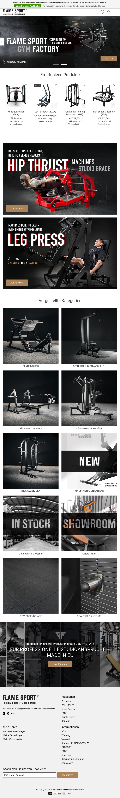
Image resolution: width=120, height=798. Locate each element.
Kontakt (65, 721)
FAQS (64, 713)
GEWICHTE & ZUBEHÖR (89, 616)
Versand (65, 739)
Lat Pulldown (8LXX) (45, 111)
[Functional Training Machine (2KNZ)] (74, 95)
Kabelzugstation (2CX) (16, 113)
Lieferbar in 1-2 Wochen (31, 553)
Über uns (66, 755)
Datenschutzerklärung (72, 759)
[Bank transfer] (60, 793)
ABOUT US (108, 58)
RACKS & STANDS (30, 491)
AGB (63, 731)
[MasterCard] (50, 793)
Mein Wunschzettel (13, 739)
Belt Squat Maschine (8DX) (104, 113)
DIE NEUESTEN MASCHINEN (89, 491)
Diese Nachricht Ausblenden (28, 6)
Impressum (67, 763)
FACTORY (66, 747)
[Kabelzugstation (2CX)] (16, 95)
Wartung (65, 735)
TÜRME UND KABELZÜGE (89, 428)
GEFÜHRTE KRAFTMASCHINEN (89, 366)
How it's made (60, 664)
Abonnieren (67, 775)
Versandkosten (16, 124)
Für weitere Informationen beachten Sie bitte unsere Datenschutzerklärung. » (75, 6)
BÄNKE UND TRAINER (30, 428)
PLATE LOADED (31, 366)
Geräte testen (89, 553)
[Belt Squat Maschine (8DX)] (104, 95)
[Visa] (55, 793)
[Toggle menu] (114, 12)
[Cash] (64, 793)
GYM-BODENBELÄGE (31, 616)
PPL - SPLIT (67, 705)
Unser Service (68, 709)
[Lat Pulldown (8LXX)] (45, 95)
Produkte (66, 701)
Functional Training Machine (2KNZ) (75, 113)
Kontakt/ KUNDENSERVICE (75, 743)
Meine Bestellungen (13, 735)
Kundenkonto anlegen (14, 731)
